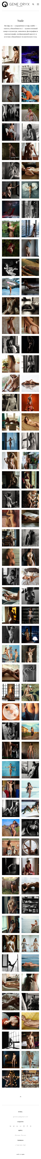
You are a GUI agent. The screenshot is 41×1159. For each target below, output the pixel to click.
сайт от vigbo (20, 1154)
